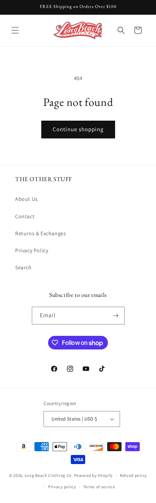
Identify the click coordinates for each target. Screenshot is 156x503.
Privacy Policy (31, 250)
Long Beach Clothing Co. (49, 475)
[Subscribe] (116, 315)
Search (23, 267)
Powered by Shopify (93, 475)
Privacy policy (62, 486)
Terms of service (99, 486)
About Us (26, 199)
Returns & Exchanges (40, 233)
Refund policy (133, 475)
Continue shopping (78, 129)
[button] (15, 30)
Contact (24, 216)
